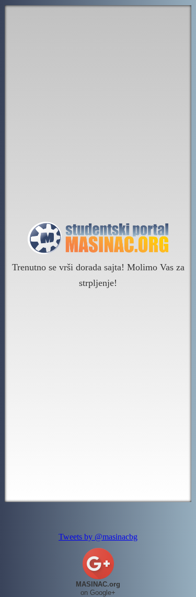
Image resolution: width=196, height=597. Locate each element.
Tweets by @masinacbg (98, 536)
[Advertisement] (98, 113)
